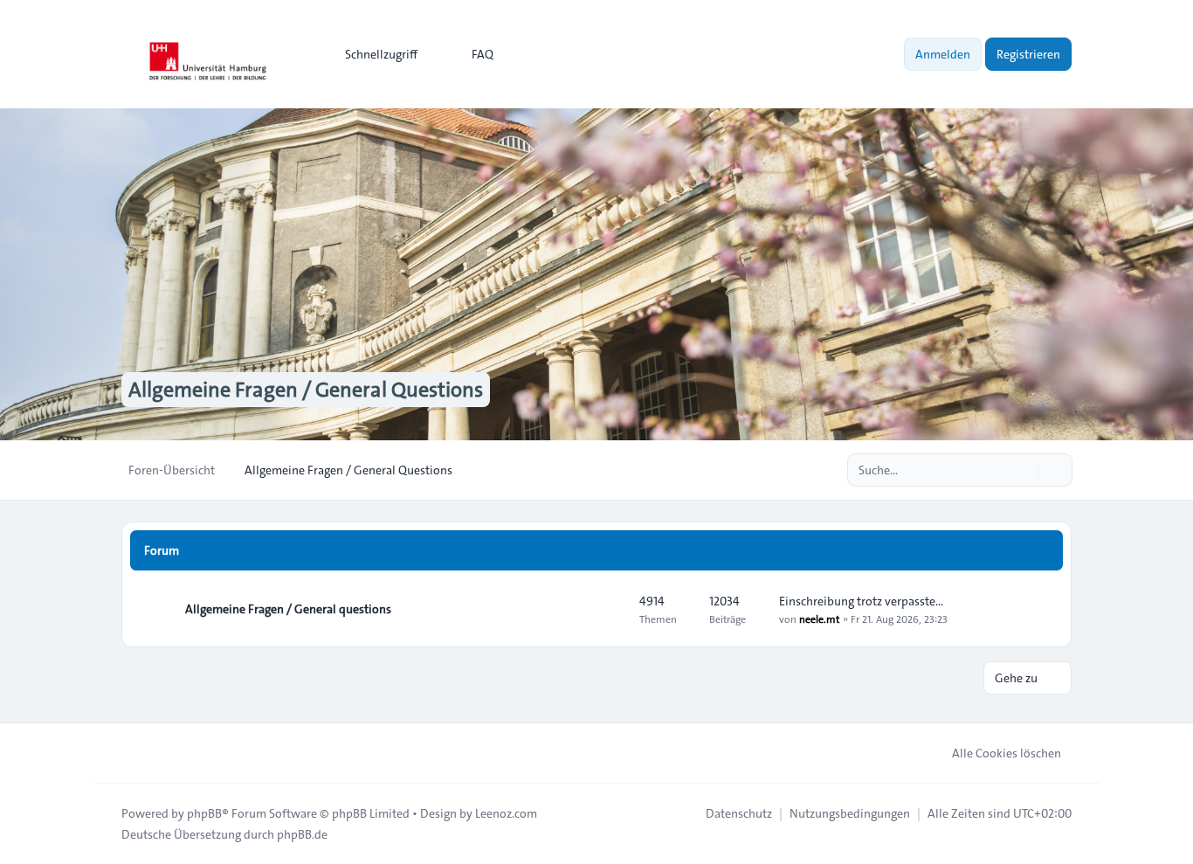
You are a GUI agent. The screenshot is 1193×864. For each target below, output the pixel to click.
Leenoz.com (506, 813)
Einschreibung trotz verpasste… (861, 601)
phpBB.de (302, 834)
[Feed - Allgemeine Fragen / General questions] (610, 609)
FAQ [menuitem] (482, 54)
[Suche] (1023, 470)
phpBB (204, 813)
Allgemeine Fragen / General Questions (305, 390)
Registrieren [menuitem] (1028, 54)
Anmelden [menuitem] (942, 54)
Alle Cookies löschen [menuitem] (1006, 753)
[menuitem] (373, 54)
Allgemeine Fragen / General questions (288, 609)
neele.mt (819, 618)
